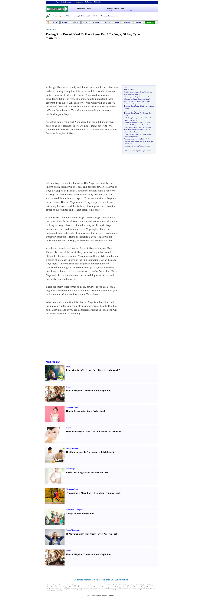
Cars (85, 22)
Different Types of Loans (115, 8)
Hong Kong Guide (80, 589)
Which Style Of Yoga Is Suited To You (137, 97)
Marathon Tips (72, 489)
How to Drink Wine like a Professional (85, 411)
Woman (149, 22)
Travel (55, 22)
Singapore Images (130, 585)
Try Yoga (115, 34)
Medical (75, 22)
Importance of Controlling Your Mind (137, 122)
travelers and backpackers (106, 589)
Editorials (50, 29)
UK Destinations (150, 587)
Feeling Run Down (58, 34)
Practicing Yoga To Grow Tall (81, 370)
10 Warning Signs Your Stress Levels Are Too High (91, 534)
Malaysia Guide (61, 589)
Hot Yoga (127, 146)
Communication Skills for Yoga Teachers (138, 134)
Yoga (68, 366)
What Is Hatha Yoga (131, 132)
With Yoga (127, 118)
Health (64, 22)
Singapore (79, 2)
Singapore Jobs (67, 591)
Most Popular (53, 362)
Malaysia (97, 2)
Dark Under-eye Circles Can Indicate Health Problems (93, 431)
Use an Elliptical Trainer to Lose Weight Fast (88, 390)
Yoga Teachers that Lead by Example (137, 129)
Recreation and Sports (74, 510)
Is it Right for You (142, 139)
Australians (59, 591)
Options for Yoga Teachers (133, 111)
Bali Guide (135, 587)
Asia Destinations (96, 587)
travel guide (108, 587)
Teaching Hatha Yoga (131, 106)
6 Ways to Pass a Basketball (80, 513)
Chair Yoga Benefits (131, 136)
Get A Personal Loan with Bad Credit (119, 11)
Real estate (139, 585)
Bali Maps (141, 587)
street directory (108, 585)
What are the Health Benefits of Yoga (136, 99)
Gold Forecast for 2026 (87, 16)
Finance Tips (57, 16)
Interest (138, 22)
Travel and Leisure (64, 585)
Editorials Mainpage (83, 580)
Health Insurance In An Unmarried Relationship (90, 452)
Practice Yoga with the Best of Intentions (138, 92)
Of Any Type (131, 34)
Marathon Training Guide (107, 493)
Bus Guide (85, 587)
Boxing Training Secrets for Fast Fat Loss (87, 472)
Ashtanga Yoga (129, 139)
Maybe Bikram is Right (132, 94)
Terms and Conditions (108, 595)
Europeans (50, 591)
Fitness (68, 387)
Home (107, 22)
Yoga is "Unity (129, 89)
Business (127, 22)
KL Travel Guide (52, 589)
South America (150, 589)
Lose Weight (70, 469)
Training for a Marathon (78, 493)
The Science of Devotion (142, 127)
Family (116, 22)
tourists (122, 589)
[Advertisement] (70, 63)
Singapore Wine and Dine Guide (72, 587)
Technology (96, 22)
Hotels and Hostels (119, 585)
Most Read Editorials (103, 580)
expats (116, 589)
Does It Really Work (108, 370)
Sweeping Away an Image (141, 146)
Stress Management (73, 530)
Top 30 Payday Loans (70, 16)
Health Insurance (72, 448)
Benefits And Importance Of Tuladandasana (139, 125)
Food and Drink (72, 407)
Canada (143, 589)
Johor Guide (70, 589)
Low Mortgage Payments (106, 16)
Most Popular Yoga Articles (141, 151)
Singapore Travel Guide (124, 587)
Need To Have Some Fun (89, 34)
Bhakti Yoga (128, 127)
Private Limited (51, 587)
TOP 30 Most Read (83, 8)
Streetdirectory (96, 595)
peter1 (51, 38)
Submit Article (121, 580)
